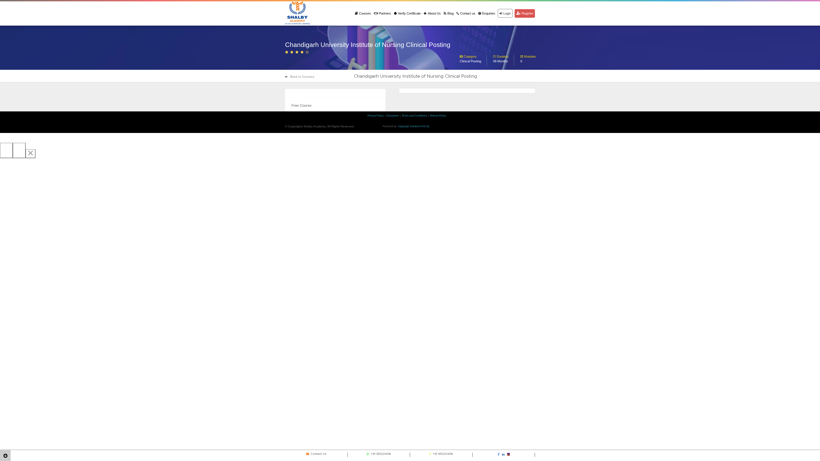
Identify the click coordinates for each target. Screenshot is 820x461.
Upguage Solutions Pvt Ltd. (414, 126)
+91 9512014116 (380, 454)
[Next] (19, 150)
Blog (450, 13)
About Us (434, 13)
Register (527, 13)
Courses (365, 13)
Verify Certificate (409, 13)
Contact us (467, 13)
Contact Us (318, 454)
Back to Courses (302, 76)
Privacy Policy (376, 115)
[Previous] (6, 150)
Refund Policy (438, 115)
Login (507, 13)
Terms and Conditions (414, 115)
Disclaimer (393, 115)
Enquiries (488, 13)
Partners (385, 13)
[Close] (30, 153)
